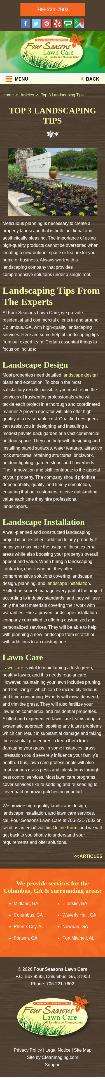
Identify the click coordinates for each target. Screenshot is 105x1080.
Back (92, 79)
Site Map (83, 1050)
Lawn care (13, 667)
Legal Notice (58, 1050)
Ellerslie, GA (74, 903)
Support (52, 1064)
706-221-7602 (53, 9)
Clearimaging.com (60, 1057)
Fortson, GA (26, 938)
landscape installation (68, 583)
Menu (21, 79)
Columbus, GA (28, 915)
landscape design (80, 375)
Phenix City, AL (29, 926)
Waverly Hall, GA (79, 915)
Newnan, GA (75, 926)
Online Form (65, 827)
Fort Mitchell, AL (78, 938)
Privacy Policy (28, 1050)
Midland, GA (26, 903)
